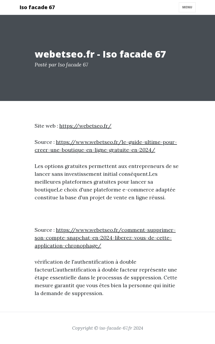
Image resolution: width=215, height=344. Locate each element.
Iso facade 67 (37, 7)
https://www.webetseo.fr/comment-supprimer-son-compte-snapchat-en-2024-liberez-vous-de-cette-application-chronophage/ (105, 238)
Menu (187, 7)
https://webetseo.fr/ (85, 125)
